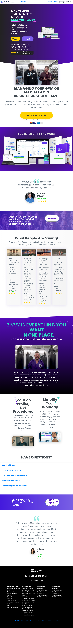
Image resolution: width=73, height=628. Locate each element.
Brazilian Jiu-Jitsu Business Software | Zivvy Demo (28, 593)
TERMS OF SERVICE (39, 620)
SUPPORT (50, 1)
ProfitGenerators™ (42, 597)
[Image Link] (4, 1)
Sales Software (11, 600)
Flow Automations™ (42, 595)
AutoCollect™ (40, 588)
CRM (8, 590)
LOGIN (56, 1)
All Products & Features (13, 588)
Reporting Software (12, 607)
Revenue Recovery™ (42, 590)
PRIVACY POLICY (19, 620)
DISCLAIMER (50, 620)
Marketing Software (12, 592)
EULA (56, 620)
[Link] (26, 576)
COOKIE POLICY (29, 620)
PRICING (23, 1)
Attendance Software (13, 602)
